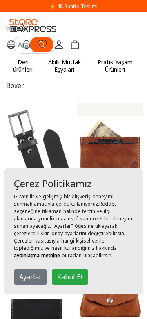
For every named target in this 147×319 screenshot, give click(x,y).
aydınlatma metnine (37, 255)
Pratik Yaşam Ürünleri (115, 65)
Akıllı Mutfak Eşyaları (64, 65)
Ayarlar (30, 276)
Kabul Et (70, 276)
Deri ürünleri (23, 65)
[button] (11, 44)
